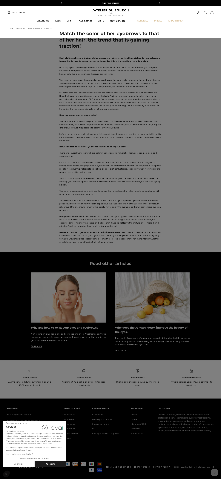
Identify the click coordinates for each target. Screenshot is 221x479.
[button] (6, 473)
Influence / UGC (138, 424)
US (30, 467)
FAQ (94, 428)
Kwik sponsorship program (105, 433)
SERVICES (142, 20)
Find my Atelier (18, 12)
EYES (58, 20)
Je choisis (18, 464)
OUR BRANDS (117, 21)
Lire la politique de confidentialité (19, 454)
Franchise (135, 428)
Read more (36, 346)
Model (134, 414)
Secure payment (100, 424)
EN (42, 467)
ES (36, 467)
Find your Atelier (110, 3)
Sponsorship (137, 433)
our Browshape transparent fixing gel (83, 238)
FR (19, 467)
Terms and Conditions (118, 467)
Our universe (69, 414)
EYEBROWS (43, 20)
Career (134, 419)
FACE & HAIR (85, 20)
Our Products (69, 428)
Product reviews (70, 433)
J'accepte (50, 464)
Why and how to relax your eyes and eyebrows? (64, 327)
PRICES (158, 20)
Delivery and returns (102, 419)
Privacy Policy (161, 467)
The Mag (67, 438)
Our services (69, 424)
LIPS (69, 20)
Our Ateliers (68, 419)
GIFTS (101, 20)
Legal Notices (142, 467)
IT (24, 467)
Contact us (97, 414)
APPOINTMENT (176, 20)
